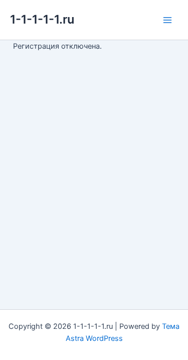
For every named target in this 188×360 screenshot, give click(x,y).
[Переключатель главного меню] (167, 20)
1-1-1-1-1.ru (42, 19)
